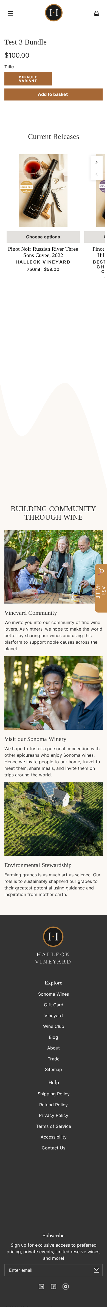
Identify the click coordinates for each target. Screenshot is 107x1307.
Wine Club (53, 1026)
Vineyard (53, 1015)
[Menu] (10, 13)
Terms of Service (53, 1126)
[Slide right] (97, 162)
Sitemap (53, 1069)
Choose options (43, 236)
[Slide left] (97, 174)
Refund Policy (53, 1104)
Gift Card (53, 1004)
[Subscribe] (97, 1270)
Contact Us (53, 1148)
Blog (53, 1037)
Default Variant (28, 79)
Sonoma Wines (53, 994)
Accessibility (54, 1137)
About (53, 1048)
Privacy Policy (53, 1115)
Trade (54, 1058)
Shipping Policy (54, 1093)
